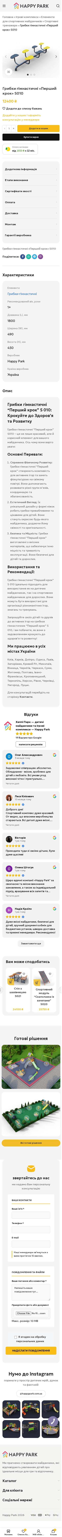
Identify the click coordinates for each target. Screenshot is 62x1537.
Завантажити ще (31, 943)
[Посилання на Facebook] (22, 256)
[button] (5, 56)
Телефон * (18, 1223)
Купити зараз (31, 137)
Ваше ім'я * (18, 1208)
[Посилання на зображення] (19, 1454)
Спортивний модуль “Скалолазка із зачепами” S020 (44, 997)
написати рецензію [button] (31, 744)
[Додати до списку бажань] (24, 974)
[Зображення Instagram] (11, 1409)
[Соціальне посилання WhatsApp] (28, 256)
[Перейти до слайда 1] (28, 75)
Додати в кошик (38, 128)
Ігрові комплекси (27, 17)
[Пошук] (58, 5)
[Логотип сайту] (31, 5)
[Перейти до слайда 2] (31, 75)
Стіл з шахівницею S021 (18, 992)
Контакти (26, 696)
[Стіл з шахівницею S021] (18, 977)
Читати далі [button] (12, 783)
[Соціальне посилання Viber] (40, 256)
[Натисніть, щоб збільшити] (8, 72)
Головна (7, 17)
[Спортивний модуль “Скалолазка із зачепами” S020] (44, 977)
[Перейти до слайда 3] (34, 75)
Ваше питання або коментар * (29, 1281)
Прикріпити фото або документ (30, 1305)
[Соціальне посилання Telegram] (34, 256)
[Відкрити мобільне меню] (4, 5)
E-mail (15, 1237)
